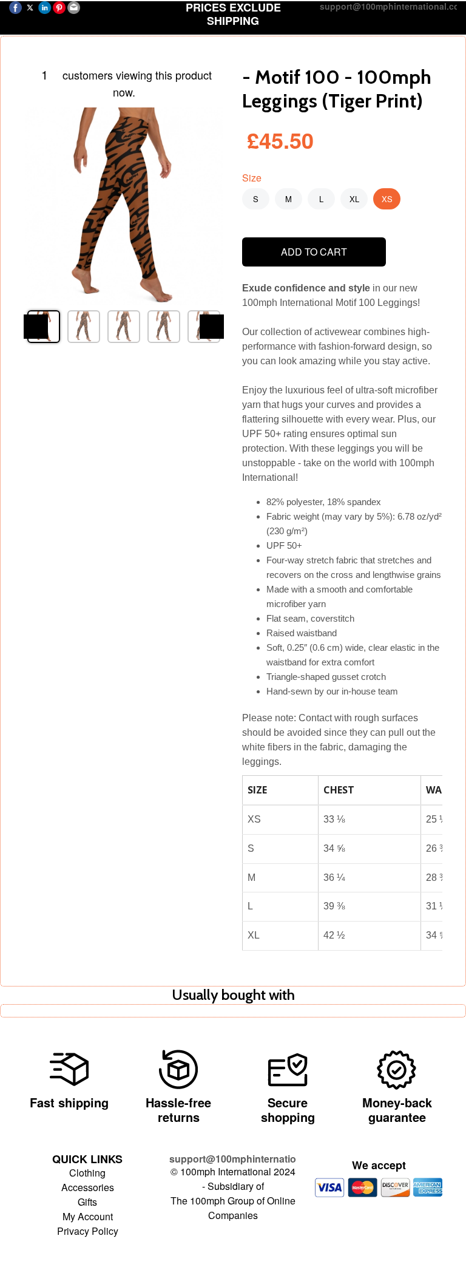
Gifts (87, 1202)
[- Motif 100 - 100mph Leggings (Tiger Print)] (124, 206)
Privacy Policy (87, 1231)
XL (354, 199)
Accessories (87, 1187)
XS (387, 199)
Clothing (87, 1173)
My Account (87, 1216)
